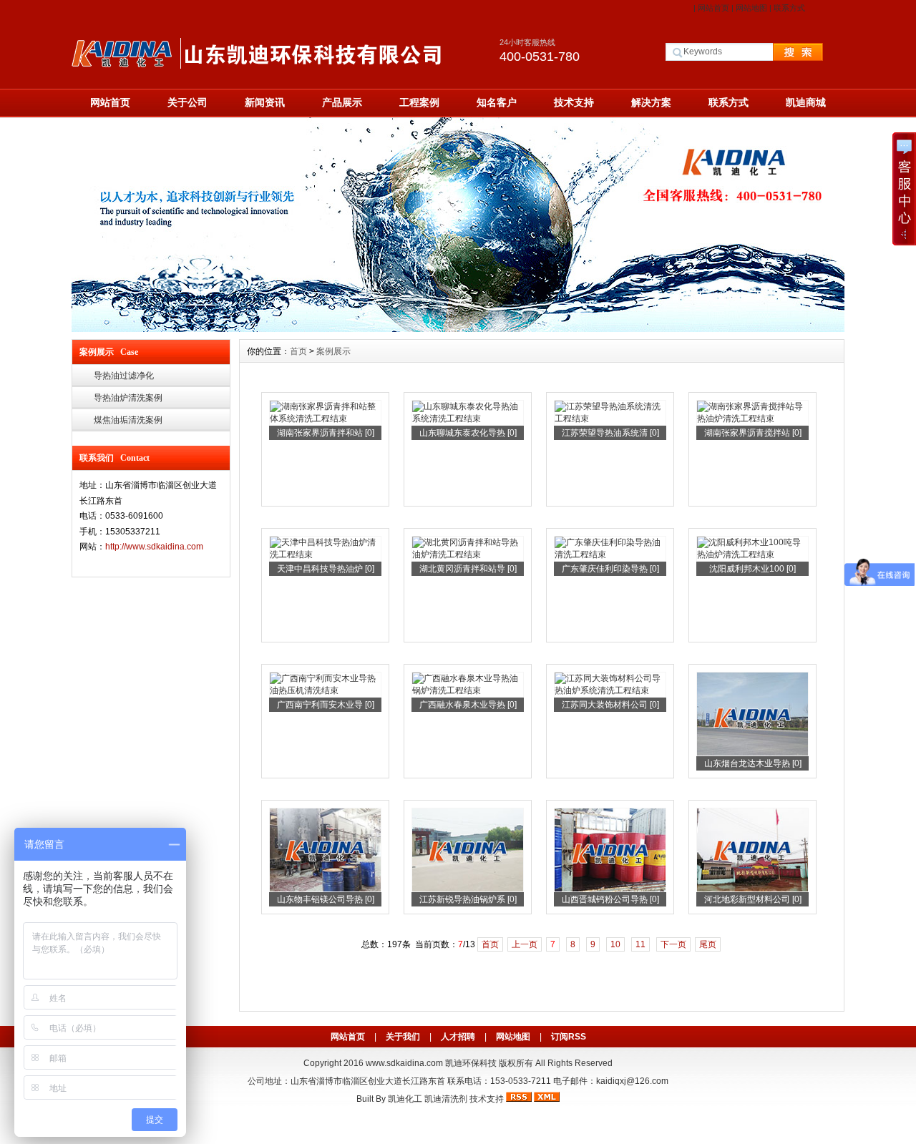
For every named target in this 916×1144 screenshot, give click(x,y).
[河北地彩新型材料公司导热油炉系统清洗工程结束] (752, 889)
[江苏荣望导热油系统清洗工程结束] (610, 419)
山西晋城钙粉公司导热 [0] (610, 899)
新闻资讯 (265, 102)
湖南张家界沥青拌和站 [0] (325, 433)
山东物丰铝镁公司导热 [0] (325, 899)
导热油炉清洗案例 (128, 398)
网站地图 (751, 8)
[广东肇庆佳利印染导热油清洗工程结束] (610, 554)
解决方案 (651, 102)
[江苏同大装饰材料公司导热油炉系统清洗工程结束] (610, 690)
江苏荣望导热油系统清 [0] (610, 433)
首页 (298, 351)
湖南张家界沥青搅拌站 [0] (753, 433)
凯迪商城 (806, 102)
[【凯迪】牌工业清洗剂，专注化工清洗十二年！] (458, 328)
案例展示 (333, 351)
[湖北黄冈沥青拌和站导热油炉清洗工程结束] (467, 554)
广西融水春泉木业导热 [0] (468, 705)
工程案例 (419, 102)
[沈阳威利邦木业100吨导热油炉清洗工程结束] (752, 554)
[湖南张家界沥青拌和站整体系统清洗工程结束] (325, 419)
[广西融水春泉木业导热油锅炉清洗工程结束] (467, 690)
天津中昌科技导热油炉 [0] (325, 569)
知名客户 (497, 102)
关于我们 (403, 1037)
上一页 (524, 944)
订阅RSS (568, 1037)
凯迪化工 (405, 1099)
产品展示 (342, 102)
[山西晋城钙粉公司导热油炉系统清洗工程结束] (610, 889)
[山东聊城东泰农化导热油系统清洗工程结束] (467, 419)
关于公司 (187, 102)
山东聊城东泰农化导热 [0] (468, 433)
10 (615, 944)
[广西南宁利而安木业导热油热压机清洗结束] (325, 690)
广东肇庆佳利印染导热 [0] (610, 569)
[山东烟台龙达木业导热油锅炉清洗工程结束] (752, 753)
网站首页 (713, 8)
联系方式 (789, 8)
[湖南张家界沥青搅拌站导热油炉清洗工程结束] (752, 419)
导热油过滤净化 (124, 376)
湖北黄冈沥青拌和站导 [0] (468, 569)
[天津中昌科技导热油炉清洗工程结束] (325, 554)
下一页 (673, 944)
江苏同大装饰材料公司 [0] (610, 705)
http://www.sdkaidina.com (154, 547)
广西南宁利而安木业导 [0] (325, 705)
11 (640, 944)
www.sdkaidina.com (404, 1063)
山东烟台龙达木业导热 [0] (753, 763)
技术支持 (574, 102)
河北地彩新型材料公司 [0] (753, 899)
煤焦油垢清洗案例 (128, 420)
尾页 (707, 944)
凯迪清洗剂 (445, 1099)
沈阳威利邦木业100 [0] (752, 569)
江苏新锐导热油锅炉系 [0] (468, 899)
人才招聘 (458, 1037)
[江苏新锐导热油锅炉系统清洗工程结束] (467, 889)
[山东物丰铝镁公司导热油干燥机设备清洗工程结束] (325, 889)
